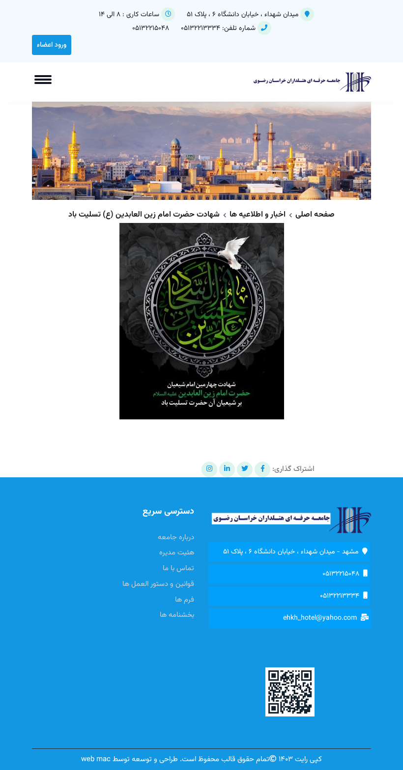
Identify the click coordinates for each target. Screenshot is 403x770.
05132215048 (150, 28)
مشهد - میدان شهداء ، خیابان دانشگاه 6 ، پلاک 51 (292, 552)
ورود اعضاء (51, 45)
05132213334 (199, 28)
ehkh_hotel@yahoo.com (322, 618)
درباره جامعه (176, 537)
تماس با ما (178, 568)
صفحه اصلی (315, 215)
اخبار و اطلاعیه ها (258, 215)
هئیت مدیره (176, 553)
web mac (96, 759)
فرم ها (184, 600)
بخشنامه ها (177, 615)
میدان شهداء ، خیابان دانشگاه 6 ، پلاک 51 (242, 14)
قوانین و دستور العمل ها (158, 584)
